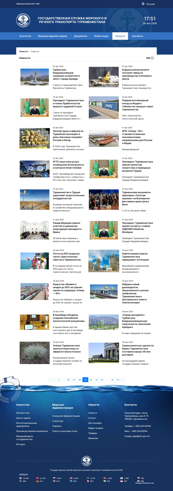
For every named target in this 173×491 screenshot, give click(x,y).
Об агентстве (22, 413)
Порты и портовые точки (64, 431)
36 (68, 379)
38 (79, 379)
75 (118, 379)
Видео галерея (95, 428)
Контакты (137, 36)
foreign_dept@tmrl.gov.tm (137, 436)
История (20, 444)
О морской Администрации (66, 416)
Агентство (25, 36)
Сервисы (56, 426)
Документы (80, 36)
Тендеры (92, 433)
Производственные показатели (32, 431)
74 (112, 379)
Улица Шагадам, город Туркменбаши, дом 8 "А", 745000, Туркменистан (136, 416)
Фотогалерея (95, 423)
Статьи (92, 418)
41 (96, 379)
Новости (120, 36)
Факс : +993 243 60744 (135, 431)
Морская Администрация (52, 36)
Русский (150, 4)
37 (74, 379)
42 (102, 379)
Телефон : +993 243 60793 (137, 426)
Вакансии (93, 438)
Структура (57, 421)
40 (91, 379)
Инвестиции (101, 36)
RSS (148, 58)
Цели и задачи (23, 418)
